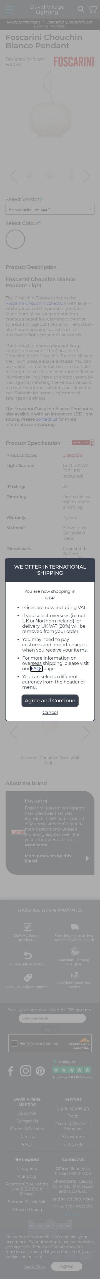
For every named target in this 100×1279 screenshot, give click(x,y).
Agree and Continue (50, 701)
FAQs (36, 668)
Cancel (50, 712)
